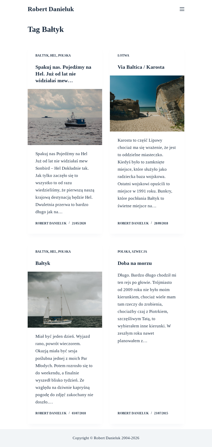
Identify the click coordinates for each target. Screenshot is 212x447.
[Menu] (182, 9)
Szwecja (139, 251)
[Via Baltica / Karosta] (147, 103)
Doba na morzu (135, 263)
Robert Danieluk (51, 8)
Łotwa (123, 55)
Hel (53, 55)
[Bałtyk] (65, 300)
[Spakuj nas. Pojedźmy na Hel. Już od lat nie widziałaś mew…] (65, 117)
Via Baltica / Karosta (141, 67)
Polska (64, 55)
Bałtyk (42, 55)
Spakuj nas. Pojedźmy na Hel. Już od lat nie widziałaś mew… (63, 73)
